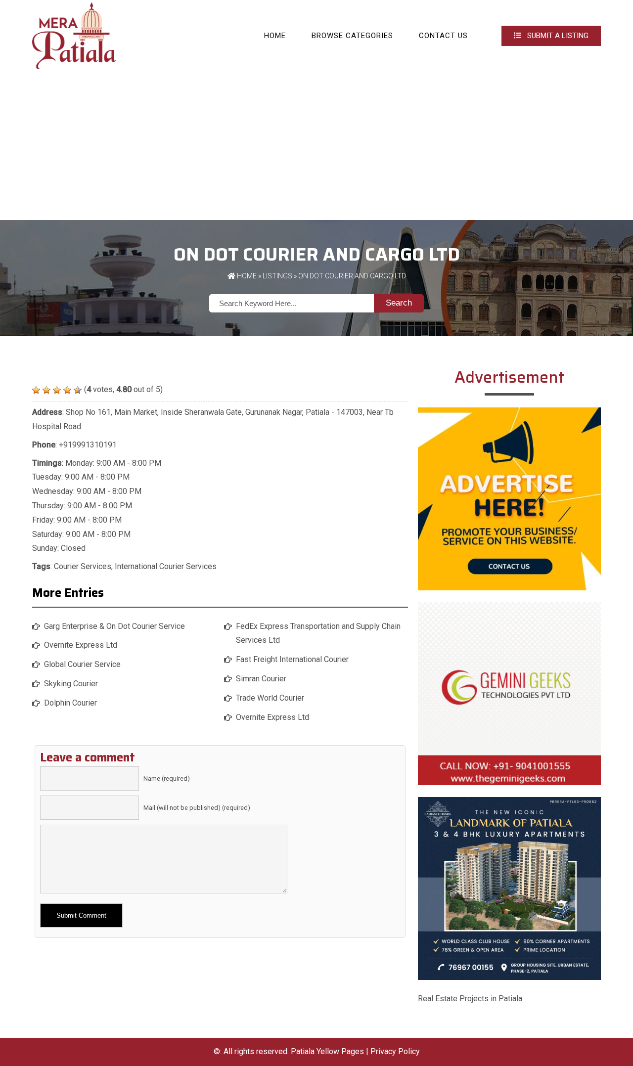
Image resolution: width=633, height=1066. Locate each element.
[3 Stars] (57, 390)
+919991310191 (88, 444)
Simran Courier (261, 678)
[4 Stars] (67, 390)
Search (399, 303)
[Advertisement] (316, 146)
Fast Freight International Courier (292, 659)
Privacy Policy (395, 1051)
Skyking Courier (71, 683)
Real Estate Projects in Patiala (470, 998)
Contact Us (443, 35)
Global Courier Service (82, 664)
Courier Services (82, 566)
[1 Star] (36, 390)
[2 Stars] (46, 390)
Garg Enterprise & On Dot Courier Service (114, 626)
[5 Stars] (78, 390)
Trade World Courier (270, 698)
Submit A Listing (556, 35)
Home (275, 35)
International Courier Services (166, 566)
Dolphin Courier (70, 703)
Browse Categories (352, 35)
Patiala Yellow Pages (327, 1051)
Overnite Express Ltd (80, 645)
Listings (277, 276)
